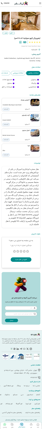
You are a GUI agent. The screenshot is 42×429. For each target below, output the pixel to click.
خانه (38, 427)
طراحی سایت (33, 420)
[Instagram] (31, 349)
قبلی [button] (11, 33)
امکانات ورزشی (18, 73)
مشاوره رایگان (21, 427)
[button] (11, 320)
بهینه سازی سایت (22, 420)
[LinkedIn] (18, 349)
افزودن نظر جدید (21, 259)
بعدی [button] (6, 33)
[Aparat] (14, 349)
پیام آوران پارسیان (10, 420)
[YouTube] (24, 349)
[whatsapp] (11, 349)
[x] (27, 349)
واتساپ (5, 427)
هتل (12, 427)
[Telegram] (21, 349)
